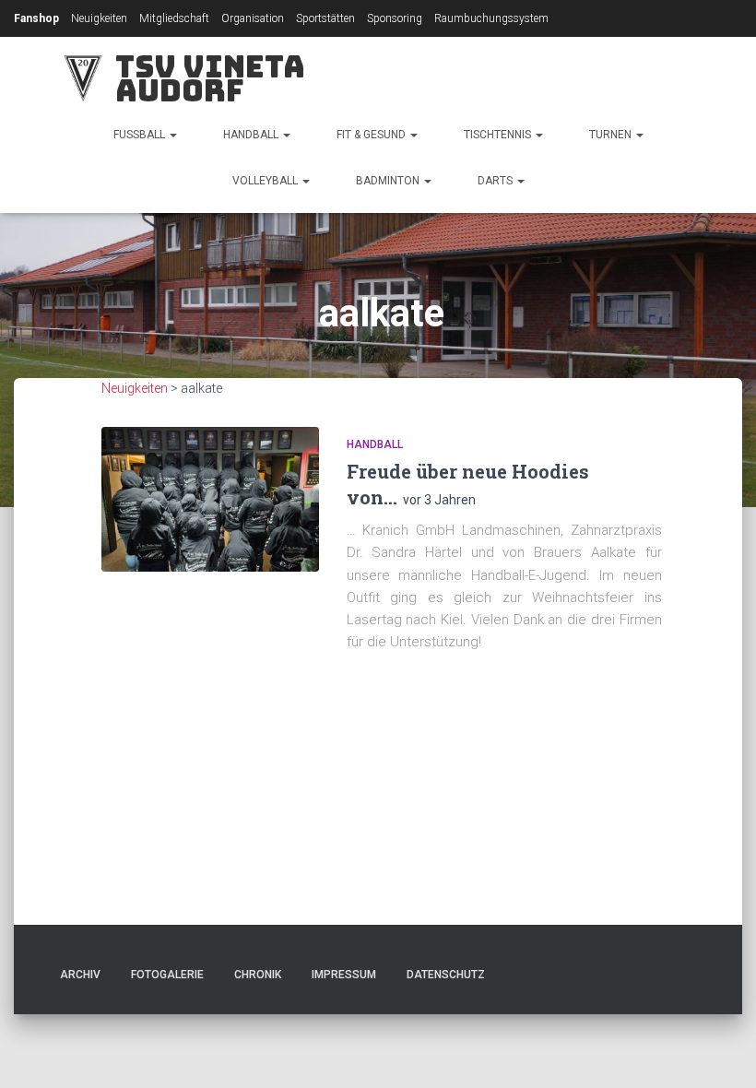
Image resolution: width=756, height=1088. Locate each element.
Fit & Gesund (372, 134)
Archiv (80, 974)
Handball (252, 134)
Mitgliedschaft (174, 18)
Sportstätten (325, 18)
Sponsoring (394, 18)
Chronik (257, 974)
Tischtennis (499, 134)
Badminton (389, 180)
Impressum (344, 974)
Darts (496, 180)
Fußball (140, 134)
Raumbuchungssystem (491, 18)
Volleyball (266, 180)
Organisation (252, 18)
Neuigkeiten (99, 18)
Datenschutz (446, 974)
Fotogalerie (167, 974)
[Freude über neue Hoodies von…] (210, 499)
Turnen (611, 134)
